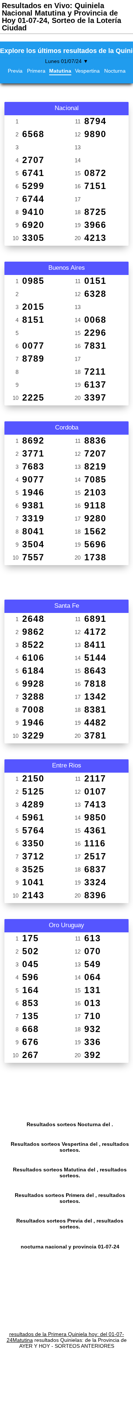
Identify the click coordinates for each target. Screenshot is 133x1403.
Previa (15, 71)
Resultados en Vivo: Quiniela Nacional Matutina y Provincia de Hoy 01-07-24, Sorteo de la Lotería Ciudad (61, 16)
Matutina (60, 71)
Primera (36, 71)
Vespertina (87, 71)
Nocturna (115, 71)
